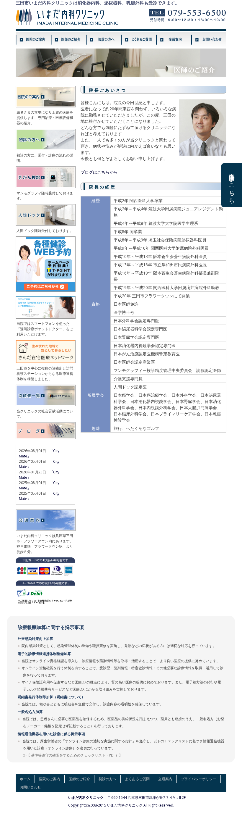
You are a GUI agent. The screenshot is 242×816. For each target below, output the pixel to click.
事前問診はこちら (232, 185)
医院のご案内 (49, 778)
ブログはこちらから (99, 172)
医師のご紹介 (79, 778)
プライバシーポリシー (198, 778)
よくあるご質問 (137, 778)
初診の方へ (107, 778)
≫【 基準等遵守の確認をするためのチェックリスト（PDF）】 (72, 755)
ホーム (25, 778)
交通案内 (165, 778)
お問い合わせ (30, 787)
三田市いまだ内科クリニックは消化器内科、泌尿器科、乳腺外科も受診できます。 (97, 3)
